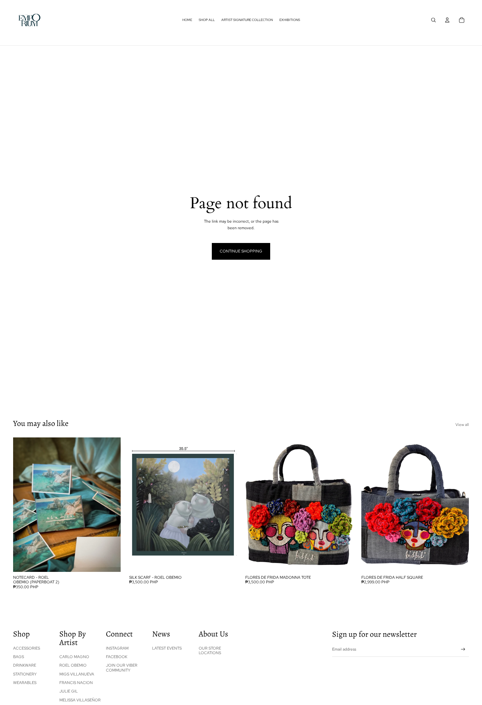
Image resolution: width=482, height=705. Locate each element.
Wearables (24, 682)
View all (462, 424)
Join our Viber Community (121, 668)
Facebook (116, 656)
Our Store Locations (210, 650)
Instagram (117, 648)
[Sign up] (463, 649)
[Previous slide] (255, 504)
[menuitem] (187, 20)
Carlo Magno (74, 656)
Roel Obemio (73, 665)
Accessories (26, 648)
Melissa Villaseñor (80, 700)
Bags (18, 656)
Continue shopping (241, 251)
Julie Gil (68, 691)
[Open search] (433, 20)
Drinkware (24, 665)
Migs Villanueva (76, 674)
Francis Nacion (76, 682)
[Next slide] (343, 504)
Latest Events (167, 648)
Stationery (25, 674)
